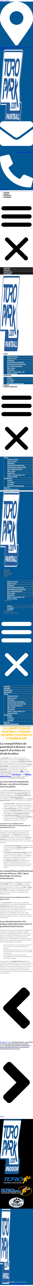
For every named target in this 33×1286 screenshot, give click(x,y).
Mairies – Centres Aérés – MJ (15, 372)
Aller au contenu (4, 0)
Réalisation (16, 1284)
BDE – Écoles (11, 368)
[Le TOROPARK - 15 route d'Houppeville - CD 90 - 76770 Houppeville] (16, 45)
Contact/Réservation (10, 386)
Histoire (9, 378)
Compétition (7, 195)
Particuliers (10, 360)
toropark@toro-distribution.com (24, 152)
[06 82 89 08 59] (16, 187)
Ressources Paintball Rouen (15, 383)
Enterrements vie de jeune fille (16, 364)
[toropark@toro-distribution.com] (16, 149)
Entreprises (10, 370)
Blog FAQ (6, 385)
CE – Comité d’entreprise (14, 366)
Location (6, 192)
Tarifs (5, 354)
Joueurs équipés (12, 373)
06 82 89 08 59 (4, 189)
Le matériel (10, 380)
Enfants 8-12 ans (12, 356)
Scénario (6, 194)
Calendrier (7, 197)
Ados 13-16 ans (12, 358)
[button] (16, 232)
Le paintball (8, 375)
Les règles (10, 382)
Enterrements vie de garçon (15, 362)
